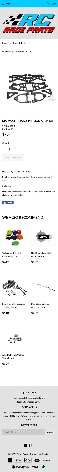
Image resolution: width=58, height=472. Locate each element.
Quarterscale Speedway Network (29, 398)
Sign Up (50, 432)
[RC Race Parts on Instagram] (30, 446)
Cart (53, 3)
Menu (8, 3)
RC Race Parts (21, 454)
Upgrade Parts (19, 43)
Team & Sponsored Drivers (29, 401)
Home (4, 43)
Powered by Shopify (39, 454)
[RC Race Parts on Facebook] (25, 446)
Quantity (6, 143)
